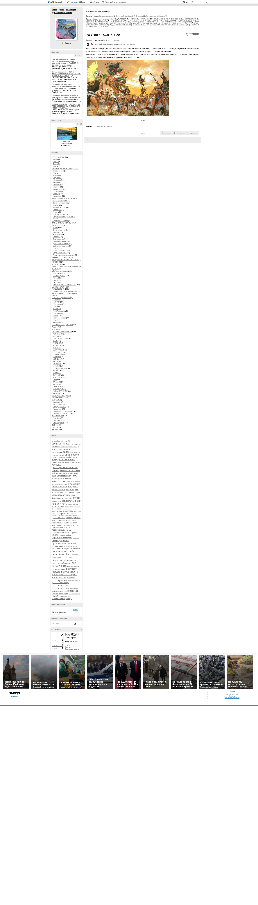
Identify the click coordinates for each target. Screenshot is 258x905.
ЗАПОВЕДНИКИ (59, 276)
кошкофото (68, 506)
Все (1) (79, 124)
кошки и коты (59, 503)
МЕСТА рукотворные (60, 271)
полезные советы (60, 532)
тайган (55, 566)
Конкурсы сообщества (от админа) (65, 267)
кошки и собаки (73, 504)
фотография (56, 583)
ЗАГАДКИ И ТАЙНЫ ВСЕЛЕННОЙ (65, 260)
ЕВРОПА (56, 357)
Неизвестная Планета (53, 13)
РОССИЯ (56, 377)
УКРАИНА (57, 336)
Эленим (96, 44)
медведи (55, 515)
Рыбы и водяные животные (63, 255)
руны (62, 551)
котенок (68, 498)
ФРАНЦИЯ (57, 386)
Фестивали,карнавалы (61, 414)
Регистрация (74, 2)
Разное (55, 327)
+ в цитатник (114, 40)
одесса (73, 520)
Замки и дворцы (59, 207)
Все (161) (78, 55)
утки (53, 569)
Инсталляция (58, 182)
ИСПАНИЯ (57, 364)
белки (61, 446)
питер (68, 527)
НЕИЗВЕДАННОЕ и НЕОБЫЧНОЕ (65, 291)
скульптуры (75, 554)
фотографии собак (74, 580)
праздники (68, 538)
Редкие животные (60, 253)
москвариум (70, 518)
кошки (77, 500)
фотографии (59, 580)
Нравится (182, 133)
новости (63, 520)
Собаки (56, 232)
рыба (66, 551)
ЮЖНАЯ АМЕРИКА (60, 391)
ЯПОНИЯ (56, 393)
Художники (57, 196)
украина (75, 566)
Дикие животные (59, 230)
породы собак (64, 535)
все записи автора (128, 44)
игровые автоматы (68, 476)
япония (61, 596)
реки (58, 548)
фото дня (66, 571)
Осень (55, 162)
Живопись (57, 180)
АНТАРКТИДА (58, 345)
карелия (56, 495)
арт (69, 440)
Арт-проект (57, 175)
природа (57, 540)
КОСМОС (55, 269)
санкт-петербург (61, 554)
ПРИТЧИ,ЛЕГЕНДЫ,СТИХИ (62, 325)
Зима (55, 159)
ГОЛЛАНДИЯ (58, 354)
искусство (73, 487)
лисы (79, 511)
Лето (55, 166)
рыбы (71, 551)
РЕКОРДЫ (56, 329)
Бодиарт (56, 178)
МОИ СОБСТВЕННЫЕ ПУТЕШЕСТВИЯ (60, 288)
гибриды (61, 455)
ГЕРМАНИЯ (57, 352)
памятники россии (73, 525)
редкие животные (60, 546)
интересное (59, 481)
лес (75, 511)
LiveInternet (55, 2)
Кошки (55, 228)
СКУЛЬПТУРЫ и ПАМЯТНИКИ (64, 285)
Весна (55, 164)
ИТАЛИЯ (56, 366)
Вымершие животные (61, 241)
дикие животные (66, 459)
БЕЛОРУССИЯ (58, 350)
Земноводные (58, 239)
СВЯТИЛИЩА (58, 283)
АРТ (53, 173)
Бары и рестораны (60, 201)
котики (76, 497)
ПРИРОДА (56, 302)
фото (68, 568)
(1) (72, 76)
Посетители (69, 647)
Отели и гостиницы (60, 214)
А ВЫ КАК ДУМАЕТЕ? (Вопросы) (64, 169)
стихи (69, 563)
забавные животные (62, 473)
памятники (61, 525)
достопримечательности (65, 467)
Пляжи (55, 316)
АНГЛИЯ (56, 343)
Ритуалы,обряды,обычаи (62, 411)
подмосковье (58, 530)
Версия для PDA (232, 694)
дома (67, 462)
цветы (55, 593)
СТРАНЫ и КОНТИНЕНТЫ (62, 332)
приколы (76, 538)
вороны (72, 452)
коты (64, 501)
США (55, 380)
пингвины (61, 527)
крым (70, 511)
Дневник (192, 34)
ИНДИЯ (56, 361)
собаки (66, 557)
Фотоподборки (58, 423)
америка (63, 441)
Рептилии (56, 237)
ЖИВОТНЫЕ (57, 225)
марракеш (71, 513)
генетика (55, 455)
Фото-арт (56, 194)
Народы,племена (59, 407)
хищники (55, 591)
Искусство (57, 185)
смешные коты (56, 557)
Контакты (232, 696)
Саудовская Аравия (60, 338)
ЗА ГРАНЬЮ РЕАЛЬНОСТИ (62, 257)
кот (63, 498)
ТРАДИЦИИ (56, 400)
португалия (58, 537)
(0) (78, 63)
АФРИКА (56, 348)
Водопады (57, 304)
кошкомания (58, 506)
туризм (62, 565)
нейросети (55, 520)
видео (66, 452)
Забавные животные (61, 246)
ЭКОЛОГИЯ (56, 430)
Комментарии (71, 10)
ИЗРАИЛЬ (57, 359)
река (53, 549)
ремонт (77, 549)
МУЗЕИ (56, 278)
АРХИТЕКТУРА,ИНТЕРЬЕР (62, 198)
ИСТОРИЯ (56, 262)
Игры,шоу (56, 402)
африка (70, 444)
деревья (62, 457)
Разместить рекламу (232, 698)
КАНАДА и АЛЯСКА (60, 368)
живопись (64, 471)
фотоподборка (60, 585)
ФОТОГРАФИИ (57, 416)
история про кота (68, 492)
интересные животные (59, 484)
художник (62, 591)
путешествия (59, 543)
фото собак (62, 577)
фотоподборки (60, 588)
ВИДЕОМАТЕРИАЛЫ (60, 221)
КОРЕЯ (56, 373)
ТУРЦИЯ (56, 384)
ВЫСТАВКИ (57, 273)
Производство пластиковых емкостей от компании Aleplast (64, 85)
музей (77, 518)
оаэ (68, 520)
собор (72, 557)
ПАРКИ (56, 280)
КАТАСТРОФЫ (57, 264)
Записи (54, 10)
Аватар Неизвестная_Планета (66, 29)
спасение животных (64, 560)
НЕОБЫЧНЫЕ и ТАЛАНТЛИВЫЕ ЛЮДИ (113, 22)
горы (54, 457)
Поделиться (193, 133)
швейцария (63, 593)
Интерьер (57, 210)
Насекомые (57, 234)
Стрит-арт (57, 191)
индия (67, 478)
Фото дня (66, 142)
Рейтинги (95, 2)
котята (70, 501)
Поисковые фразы (72, 649)
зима (75, 473)
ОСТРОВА (57, 375)
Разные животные (60, 251)
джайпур (69, 457)
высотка (77, 452)
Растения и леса (59, 318)
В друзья (68, 43)
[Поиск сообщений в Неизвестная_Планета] (75, 609)
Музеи (55, 212)
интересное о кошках (73, 481)
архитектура (59, 443)
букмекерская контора (70, 446)
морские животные (65, 515)
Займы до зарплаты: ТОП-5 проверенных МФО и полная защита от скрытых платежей (66, 74)
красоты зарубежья (60, 511)
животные (74, 470)
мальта (55, 513)
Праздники (57, 409)
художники (73, 591)
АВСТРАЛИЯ (58, 334)
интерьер (64, 486)
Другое (55, 205)
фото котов (67, 575)
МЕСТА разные (59, 311)
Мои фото (57, 418)
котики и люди (56, 501)
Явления (56, 322)
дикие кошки (58, 462)
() (173, 133)
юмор (55, 596)
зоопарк (56, 476)
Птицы (55, 248)
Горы (55, 306)
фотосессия (74, 588)
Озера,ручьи (58, 313)
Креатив (56, 187)
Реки (55, 320)
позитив (67, 530)
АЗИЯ (55, 341)
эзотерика (76, 593)
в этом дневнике (60, 613)
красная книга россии (70, 509)
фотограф (71, 578)
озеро (60, 522)
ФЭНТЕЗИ (56, 425)
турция (69, 566)
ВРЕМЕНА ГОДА (58, 157)
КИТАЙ (56, 370)
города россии (72, 454)
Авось (107, 2)
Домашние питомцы (61, 244)
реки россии (67, 548)
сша (74, 563)
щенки (71, 593)
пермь (55, 527)
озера (54, 522)
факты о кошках (60, 569)
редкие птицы (72, 546)
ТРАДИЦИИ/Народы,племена (102, 126)
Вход (83, 2)
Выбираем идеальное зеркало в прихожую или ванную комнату (65, 96)
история (65, 489)
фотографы (64, 583)
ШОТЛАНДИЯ (58, 389)
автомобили (56, 441)
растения (71, 543)
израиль (60, 478)
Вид (187, 3)
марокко (62, 513)
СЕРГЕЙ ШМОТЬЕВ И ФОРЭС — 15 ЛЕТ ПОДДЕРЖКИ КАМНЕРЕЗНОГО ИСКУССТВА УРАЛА (66, 106)
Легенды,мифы (59, 404)
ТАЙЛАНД (57, 382)
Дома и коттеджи (59, 203)
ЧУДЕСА (55, 427)
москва (61, 517)
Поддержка (184, 2)
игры (54, 478)
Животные (57, 309)
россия (56, 551)
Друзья (61, 10)
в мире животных (65, 447)
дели (58, 457)
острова (73, 522)
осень (66, 522)
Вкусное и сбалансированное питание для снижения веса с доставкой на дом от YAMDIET (64, 61)
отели (54, 525)
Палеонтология (58, 171)
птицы (65, 540)
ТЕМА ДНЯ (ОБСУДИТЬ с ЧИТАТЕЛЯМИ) (61, 397)
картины (64, 495)
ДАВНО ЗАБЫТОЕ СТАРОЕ (62, 223)
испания (56, 489)
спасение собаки (59, 563)
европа (55, 470)
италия (78, 492)
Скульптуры (57, 189)
